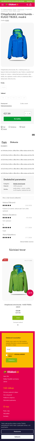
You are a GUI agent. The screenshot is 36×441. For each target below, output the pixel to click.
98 (17, 324)
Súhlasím (17, 437)
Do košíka (17, 119)
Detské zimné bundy (19, 184)
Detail (18, 318)
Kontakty (5, 416)
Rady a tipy (6, 411)
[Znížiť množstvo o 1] (25, 114)
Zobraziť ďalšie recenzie (26, 242)
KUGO (7, 20)
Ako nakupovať (7, 395)
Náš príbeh (6, 413)
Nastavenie (17, 431)
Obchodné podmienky (9, 400)
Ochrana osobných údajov (10, 392)
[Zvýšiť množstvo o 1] (29, 114)
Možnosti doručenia (6, 106)
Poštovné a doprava (9, 397)
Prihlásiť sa (11, 360)
